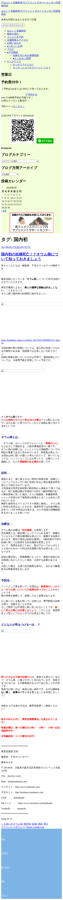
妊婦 (34, 824)
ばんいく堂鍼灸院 (16, 31)
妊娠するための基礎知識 (26, 55)
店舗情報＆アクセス (17, 40)
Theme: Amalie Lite (35, 827)
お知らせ (8, 824)
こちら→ (20, 106)
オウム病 (18, 824)
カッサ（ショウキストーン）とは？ (31, 67)
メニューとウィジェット (12, 25)
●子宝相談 (12, 52)
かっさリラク (14, 61)
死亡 (46, 824)
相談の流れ (13, 34)
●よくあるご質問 (22, 58)
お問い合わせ (14, 43)
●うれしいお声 (15, 46)
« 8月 (3, 211)
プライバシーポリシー (13, 827)
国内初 (27, 824)
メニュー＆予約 (15, 37)
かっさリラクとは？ (23, 64)
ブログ (10, 49)
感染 (40, 824)
